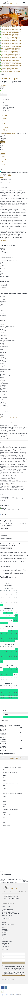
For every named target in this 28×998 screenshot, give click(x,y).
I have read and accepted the (14, 966)
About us (4, 929)
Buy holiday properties (8, 924)
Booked (5, 707)
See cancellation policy (6, 548)
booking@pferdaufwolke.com (11, 898)
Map (4, 129)
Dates (1, 138)
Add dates (2, 142)
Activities (4, 932)
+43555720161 (8, 895)
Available (6, 714)
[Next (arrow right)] (2, 93)
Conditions (5, 127)
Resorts (4, 926)
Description (3, 95)
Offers (5, 130)
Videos (3, 927)
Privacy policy (5, 946)
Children (2, 149)
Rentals (4, 922)
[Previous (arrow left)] (0, 93)
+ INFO (8, 174)
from (1, 135)
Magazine (4, 934)
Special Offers (5, 931)
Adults (2, 143)
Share (2, 87)
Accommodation (7, 126)
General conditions (7, 941)
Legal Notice (5, 944)
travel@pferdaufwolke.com (11, 896)
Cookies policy (5, 943)
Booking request (8, 710)
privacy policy (20, 966)
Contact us (4, 935)
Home (3, 921)
